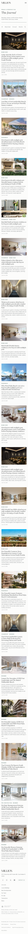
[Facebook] (2, 880)
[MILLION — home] (6, 3)
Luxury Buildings (5, 887)
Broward (15, 27)
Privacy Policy (13, 924)
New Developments (6, 890)
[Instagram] (6, 880)
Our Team (3, 893)
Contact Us (21, 880)
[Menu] (26, 2)
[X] (10, 880)
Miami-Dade (8, 27)
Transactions (4, 898)
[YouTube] (14, 880)
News (2, 900)
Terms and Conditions (6, 927)
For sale (3, 895)
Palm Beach (21, 27)
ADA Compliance (4, 924)
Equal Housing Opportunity (17, 927)
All (2, 27)
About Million (4, 930)
